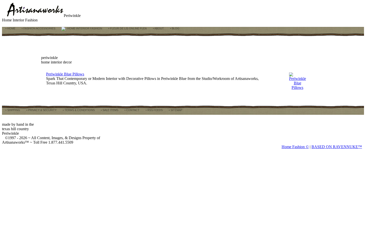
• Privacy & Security (41, 110)
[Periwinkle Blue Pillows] (297, 87)
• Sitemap (175, 110)
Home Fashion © (295, 147)
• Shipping (12, 110)
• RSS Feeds (154, 110)
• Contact (131, 110)
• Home (10, 28)
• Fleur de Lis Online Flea (127, 28)
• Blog (174, 28)
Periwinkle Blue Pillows (65, 74)
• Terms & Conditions (78, 110)
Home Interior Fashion (84, 28)
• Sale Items (109, 110)
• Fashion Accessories (38, 28)
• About (158, 28)
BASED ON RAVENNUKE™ (336, 147)
